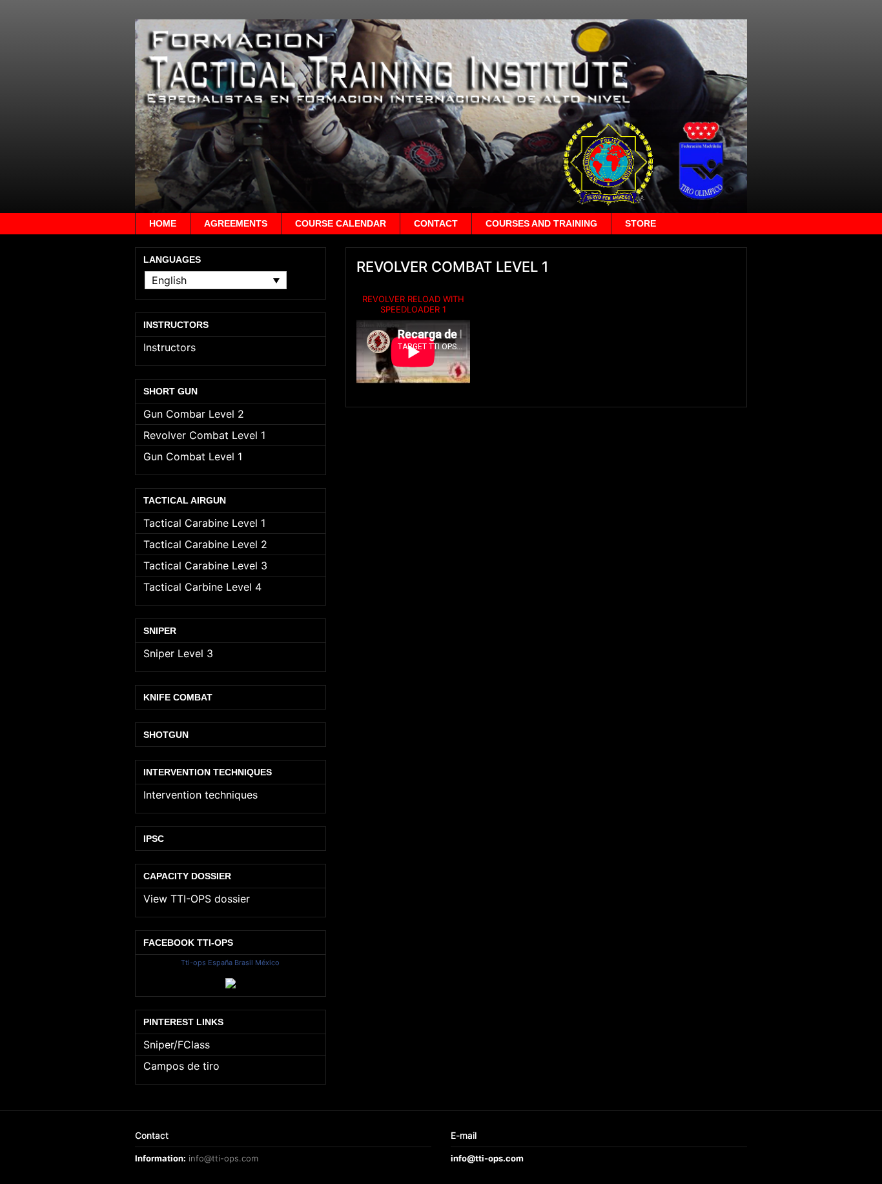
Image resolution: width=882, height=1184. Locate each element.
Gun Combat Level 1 (192, 456)
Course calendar (340, 223)
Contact (436, 223)
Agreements (235, 223)
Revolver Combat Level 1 (204, 435)
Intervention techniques (200, 794)
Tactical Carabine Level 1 (204, 522)
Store (640, 223)
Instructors (169, 347)
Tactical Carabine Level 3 (205, 565)
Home (162, 223)
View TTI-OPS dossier (196, 898)
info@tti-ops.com (223, 1158)
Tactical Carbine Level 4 (202, 586)
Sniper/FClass (176, 1044)
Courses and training (541, 223)
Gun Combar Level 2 (193, 413)
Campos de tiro (181, 1065)
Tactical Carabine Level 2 (205, 544)
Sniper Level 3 (178, 653)
